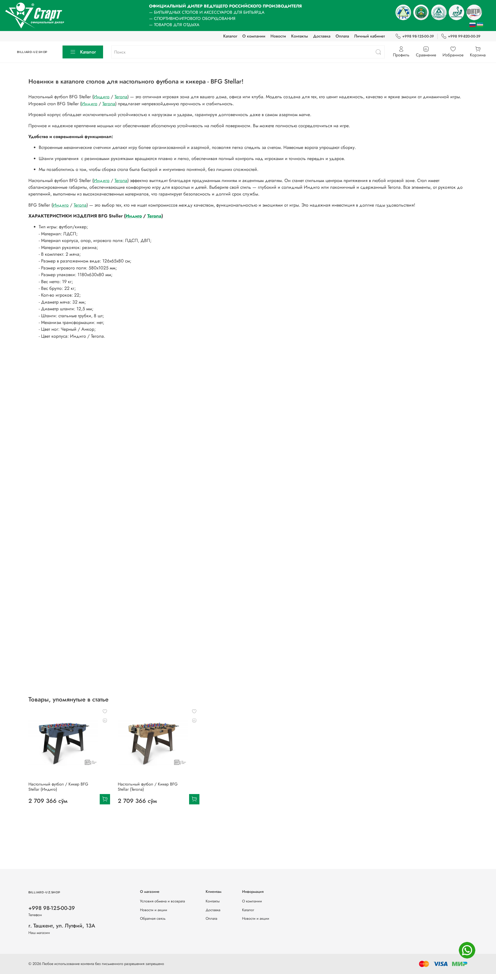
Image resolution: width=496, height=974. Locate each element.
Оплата (342, 36)
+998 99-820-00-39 (464, 36)
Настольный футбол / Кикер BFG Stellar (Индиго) (58, 786)
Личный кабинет (369, 36)
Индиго (102, 96)
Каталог (230, 36)
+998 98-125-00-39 (418, 36)
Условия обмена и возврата (162, 901)
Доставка (321, 36)
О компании (253, 36)
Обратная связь (153, 918)
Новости (278, 36)
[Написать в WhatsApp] (467, 950)
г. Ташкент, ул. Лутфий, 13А (61, 926)
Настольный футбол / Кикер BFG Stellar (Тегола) (147, 786)
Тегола (120, 96)
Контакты (299, 36)
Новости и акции (153, 909)
